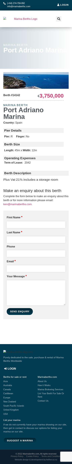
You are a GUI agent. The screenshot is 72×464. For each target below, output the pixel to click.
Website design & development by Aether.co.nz (36, 460)
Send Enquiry (19, 311)
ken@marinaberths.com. (17, 204)
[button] (65, 19)
